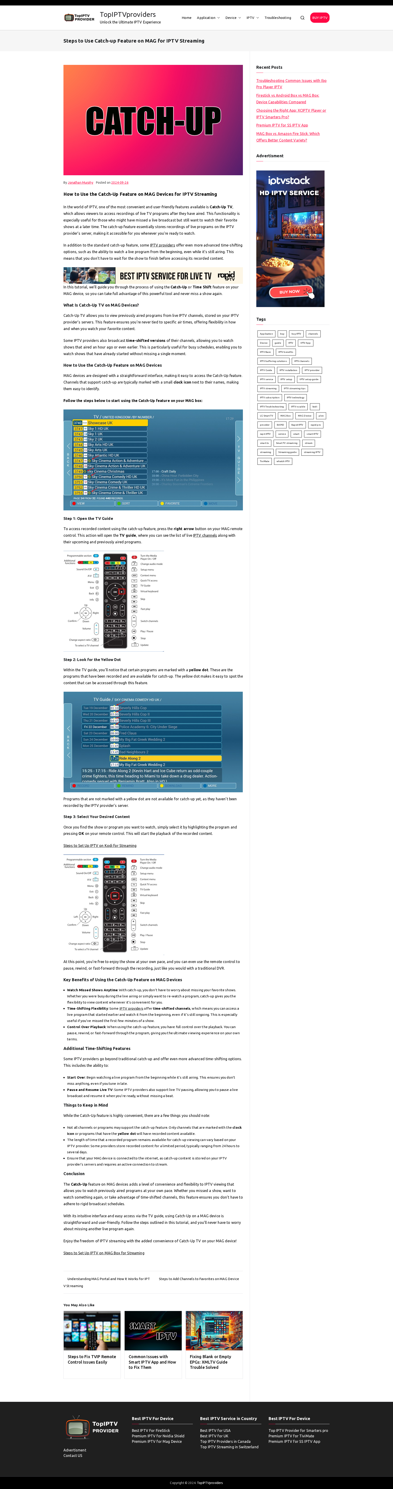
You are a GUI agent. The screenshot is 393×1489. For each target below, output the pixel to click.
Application (206, 18)
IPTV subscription (270, 397)
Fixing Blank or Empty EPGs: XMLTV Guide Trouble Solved (210, 1362)
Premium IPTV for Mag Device (157, 1441)
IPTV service (266, 379)
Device (231, 18)
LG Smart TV (266, 415)
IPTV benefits (285, 352)
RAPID (280, 425)
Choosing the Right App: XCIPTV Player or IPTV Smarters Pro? (291, 113)
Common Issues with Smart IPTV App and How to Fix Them (152, 1362)
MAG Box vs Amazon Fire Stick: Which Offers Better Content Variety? (288, 137)
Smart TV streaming (286, 443)
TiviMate (264, 461)
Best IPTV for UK (214, 1436)
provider (265, 425)
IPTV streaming (268, 388)
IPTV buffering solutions (273, 361)
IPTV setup (286, 379)
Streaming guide (287, 452)
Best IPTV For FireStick (151, 1430)
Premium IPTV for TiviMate (291, 1436)
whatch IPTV (283, 461)
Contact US (73, 1455)
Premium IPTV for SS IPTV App (282, 125)
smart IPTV (312, 434)
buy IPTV (296, 334)
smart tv (264, 443)
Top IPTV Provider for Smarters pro (298, 1430)
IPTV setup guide (309, 379)
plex (321, 415)
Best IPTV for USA (215, 1430)
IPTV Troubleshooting (272, 406)
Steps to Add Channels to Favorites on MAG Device (199, 1279)
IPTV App (305, 343)
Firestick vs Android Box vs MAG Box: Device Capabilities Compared (287, 98)
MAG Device (305, 415)
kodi (314, 406)
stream (308, 443)
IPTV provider (312, 370)
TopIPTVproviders (128, 14)
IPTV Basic (265, 352)
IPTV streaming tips (294, 388)
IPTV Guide (266, 370)
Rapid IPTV (297, 425)
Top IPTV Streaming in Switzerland (229, 1447)
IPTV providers (162, 245)
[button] (217, 18)
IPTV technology (295, 397)
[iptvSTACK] (290, 238)
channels (313, 334)
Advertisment (74, 1450)
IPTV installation (288, 370)
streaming (265, 452)
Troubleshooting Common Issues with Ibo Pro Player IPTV (291, 84)
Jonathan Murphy (80, 182)
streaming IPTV (312, 452)
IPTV (250, 18)
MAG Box (285, 415)
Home (187, 18)
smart (296, 434)
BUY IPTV (320, 18)
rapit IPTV (265, 434)
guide (278, 343)
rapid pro (316, 425)
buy (282, 334)
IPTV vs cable (298, 406)
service (282, 434)
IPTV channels (205, 535)
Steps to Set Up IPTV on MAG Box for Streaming (103, 1253)
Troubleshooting (278, 18)
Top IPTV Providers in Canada (225, 1441)
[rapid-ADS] (153, 275)
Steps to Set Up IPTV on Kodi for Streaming (99, 846)
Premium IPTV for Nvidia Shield (158, 1436)
